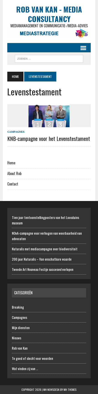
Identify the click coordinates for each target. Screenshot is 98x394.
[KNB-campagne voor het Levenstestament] (49, 124)
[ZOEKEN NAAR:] (49, 58)
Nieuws (16, 337)
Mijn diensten (21, 327)
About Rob (14, 173)
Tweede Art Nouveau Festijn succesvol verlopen (42, 269)
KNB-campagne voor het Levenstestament (48, 138)
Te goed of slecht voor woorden (32, 358)
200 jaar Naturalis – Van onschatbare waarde (42, 259)
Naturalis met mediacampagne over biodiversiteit (44, 248)
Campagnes (15, 131)
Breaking (18, 307)
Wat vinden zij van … (25, 368)
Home (11, 162)
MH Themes (70, 389)
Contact (12, 184)
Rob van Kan (20, 348)
